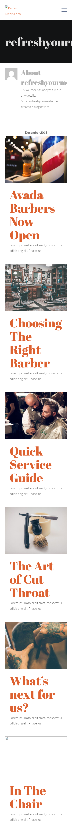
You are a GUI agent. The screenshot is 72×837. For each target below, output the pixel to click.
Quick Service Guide (31, 464)
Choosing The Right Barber (36, 343)
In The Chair (28, 797)
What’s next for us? (32, 693)
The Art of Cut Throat (32, 578)
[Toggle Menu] (64, 10)
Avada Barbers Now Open (32, 214)
